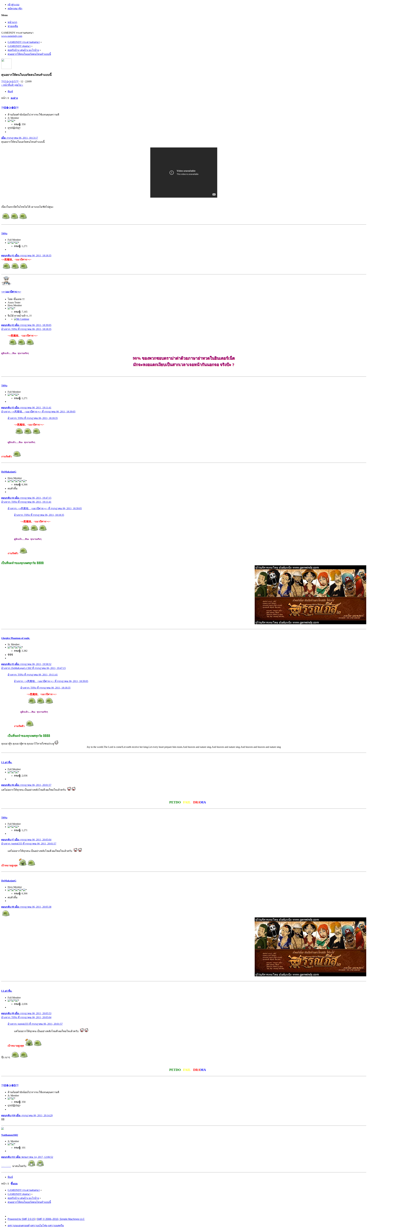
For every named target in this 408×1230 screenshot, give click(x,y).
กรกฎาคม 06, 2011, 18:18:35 (26, 255)
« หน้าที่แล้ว (8, 85)
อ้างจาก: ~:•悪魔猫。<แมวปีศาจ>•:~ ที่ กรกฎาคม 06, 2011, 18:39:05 (38, 411)
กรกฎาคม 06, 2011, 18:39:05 (26, 325)
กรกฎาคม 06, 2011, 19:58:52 (26, 664)
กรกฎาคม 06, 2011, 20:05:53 (26, 1013)
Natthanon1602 (9, 1135)
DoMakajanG (8, 471)
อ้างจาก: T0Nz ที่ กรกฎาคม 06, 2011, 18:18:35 (26, 329)
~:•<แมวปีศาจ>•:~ (11, 291)
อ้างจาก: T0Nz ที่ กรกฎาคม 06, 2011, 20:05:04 (26, 1017)
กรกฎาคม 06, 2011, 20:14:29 (27, 1115)
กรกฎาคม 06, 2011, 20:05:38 (26, 906)
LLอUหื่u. (6, 762)
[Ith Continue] (21, 319)
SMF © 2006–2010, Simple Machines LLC (61, 1219)
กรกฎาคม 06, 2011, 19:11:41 (26, 407)
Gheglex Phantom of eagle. (15, 638)
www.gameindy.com (11, 36)
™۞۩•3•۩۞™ (9, 81)
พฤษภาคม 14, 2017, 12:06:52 (27, 1157)
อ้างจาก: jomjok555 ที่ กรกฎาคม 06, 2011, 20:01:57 (28, 843)
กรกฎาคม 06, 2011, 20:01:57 (26, 785)
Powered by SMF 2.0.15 (21, 1219)
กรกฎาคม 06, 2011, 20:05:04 (26, 839)
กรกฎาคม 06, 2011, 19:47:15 (26, 498)
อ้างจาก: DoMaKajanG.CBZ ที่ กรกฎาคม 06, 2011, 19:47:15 (33, 668)
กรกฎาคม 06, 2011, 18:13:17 (19, 137)
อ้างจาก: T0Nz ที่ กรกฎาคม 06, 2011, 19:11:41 (26, 502)
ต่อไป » (19, 85)
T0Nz (4, 233)
